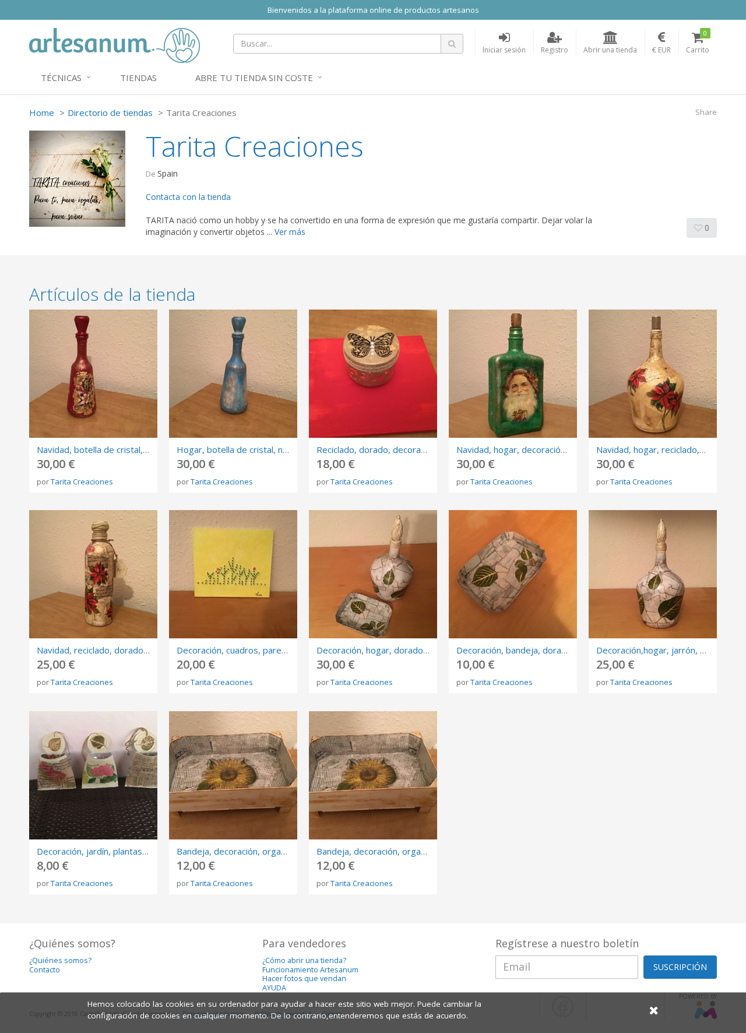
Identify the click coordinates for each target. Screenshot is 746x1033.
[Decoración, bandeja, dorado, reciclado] (513, 574)
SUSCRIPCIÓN (680, 966)
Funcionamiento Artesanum (310, 970)
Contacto (44, 970)
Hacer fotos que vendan (304, 978)
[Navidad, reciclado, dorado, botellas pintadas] (93, 574)
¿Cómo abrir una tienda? (304, 960)
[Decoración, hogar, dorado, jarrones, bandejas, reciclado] (373, 574)
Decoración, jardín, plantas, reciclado (109, 851)
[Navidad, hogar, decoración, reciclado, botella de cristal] (513, 374)
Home (41, 112)
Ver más (290, 231)
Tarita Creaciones (82, 481)
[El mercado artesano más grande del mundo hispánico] (114, 44)
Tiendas (138, 77)
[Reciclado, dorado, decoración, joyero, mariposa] (373, 374)
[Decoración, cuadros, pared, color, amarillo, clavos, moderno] (233, 574)
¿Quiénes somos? (60, 960)
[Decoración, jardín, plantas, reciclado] (93, 775)
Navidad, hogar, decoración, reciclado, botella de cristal (566, 449)
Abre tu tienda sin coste (254, 77)
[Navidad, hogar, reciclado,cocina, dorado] (653, 374)
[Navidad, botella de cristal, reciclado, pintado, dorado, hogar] (93, 374)
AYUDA (274, 988)
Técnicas (61, 77)
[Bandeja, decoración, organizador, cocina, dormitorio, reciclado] (233, 775)
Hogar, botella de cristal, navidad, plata (255, 449)
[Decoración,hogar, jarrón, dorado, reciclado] (653, 574)
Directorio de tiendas (110, 112)
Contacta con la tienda (188, 196)
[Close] (654, 1010)
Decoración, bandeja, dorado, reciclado (534, 650)
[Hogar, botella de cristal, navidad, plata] (233, 374)
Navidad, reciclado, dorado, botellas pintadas (127, 650)
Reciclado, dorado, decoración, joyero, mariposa (412, 449)
